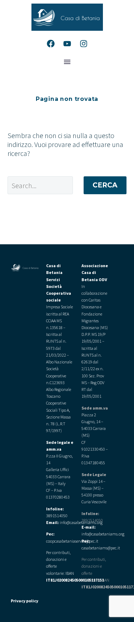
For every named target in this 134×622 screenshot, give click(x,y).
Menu (67, 62)
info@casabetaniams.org (102, 534)
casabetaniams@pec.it (100, 547)
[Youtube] (67, 43)
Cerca (105, 185)
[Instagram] (83, 43)
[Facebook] (50, 43)
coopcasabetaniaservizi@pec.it (72, 541)
